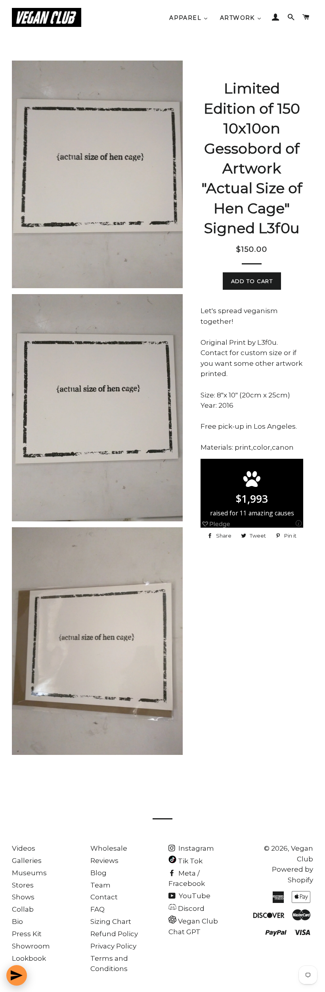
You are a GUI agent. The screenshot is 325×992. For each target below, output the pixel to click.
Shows (23, 897)
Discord (190, 908)
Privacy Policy (113, 946)
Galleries (27, 861)
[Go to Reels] (16, 975)
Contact (104, 897)
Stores (23, 885)
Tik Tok (189, 861)
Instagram (195, 848)
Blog (98, 873)
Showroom (31, 946)
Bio (17, 921)
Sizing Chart (110, 921)
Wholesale (108, 848)
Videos (23, 848)
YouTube (193, 896)
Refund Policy (114, 934)
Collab (23, 909)
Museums (29, 873)
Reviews (104, 861)
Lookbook (29, 958)
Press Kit (27, 934)
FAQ (97, 909)
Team (100, 885)
